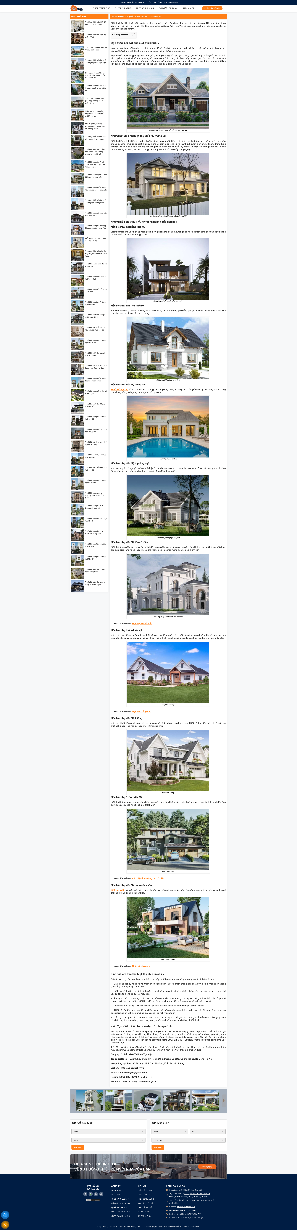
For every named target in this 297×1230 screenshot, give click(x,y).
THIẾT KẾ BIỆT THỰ (101, 8)
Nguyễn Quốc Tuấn (159, 1226)
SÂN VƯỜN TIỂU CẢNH (168, 8)
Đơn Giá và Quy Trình (120, 1203)
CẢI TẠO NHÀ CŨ (144, 1216)
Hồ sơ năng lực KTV (120, 1199)
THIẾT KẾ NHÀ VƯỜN (145, 8)
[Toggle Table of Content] (131, 35)
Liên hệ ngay (207, 1167)
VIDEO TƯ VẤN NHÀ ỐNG (121, 1216)
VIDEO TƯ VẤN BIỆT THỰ (120, 1212)
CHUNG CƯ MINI (144, 1212)
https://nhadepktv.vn (186, 1207)
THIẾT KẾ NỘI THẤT (145, 1208)
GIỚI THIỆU (115, 1195)
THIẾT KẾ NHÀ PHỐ (123, 8)
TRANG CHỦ (116, 1190)
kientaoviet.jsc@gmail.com (185, 1210)
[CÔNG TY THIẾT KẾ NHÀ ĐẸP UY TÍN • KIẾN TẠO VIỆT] (76, 8)
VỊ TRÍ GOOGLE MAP (119, 1208)
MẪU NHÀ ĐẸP (189, 8)
